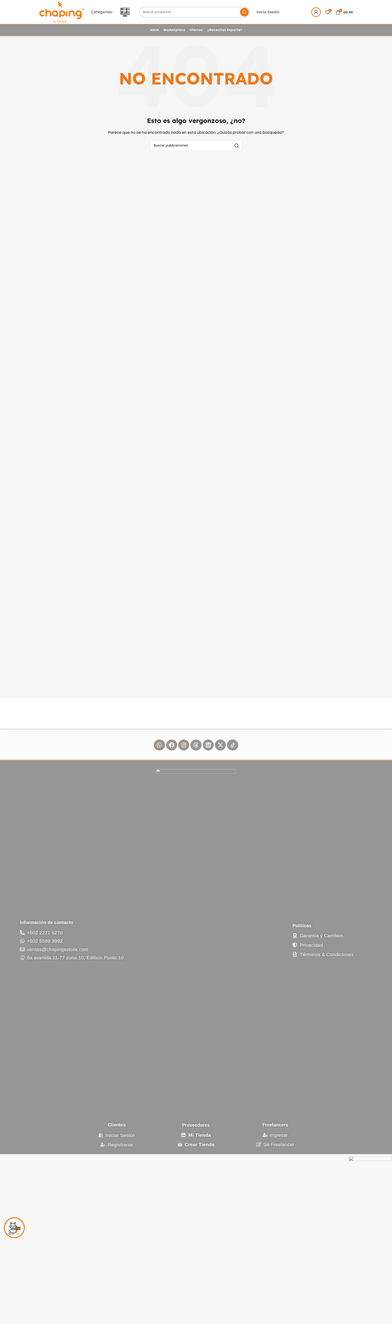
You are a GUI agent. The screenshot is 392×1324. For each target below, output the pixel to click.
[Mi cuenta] (316, 12)
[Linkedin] (208, 744)
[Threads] (195, 744)
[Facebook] (171, 744)
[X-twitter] (220, 744)
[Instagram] (183, 744)
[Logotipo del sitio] (61, 11)
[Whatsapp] (159, 744)
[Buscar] (244, 12)
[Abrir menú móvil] (125, 12)
